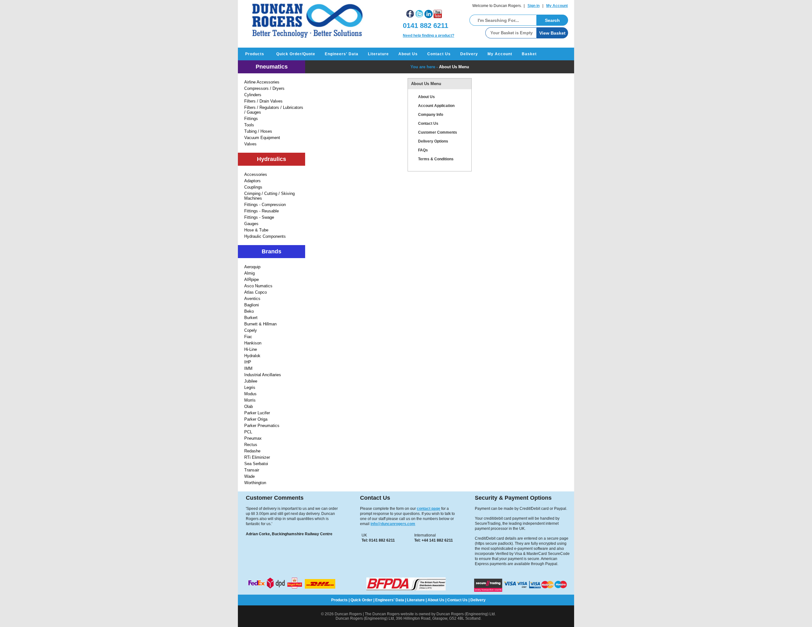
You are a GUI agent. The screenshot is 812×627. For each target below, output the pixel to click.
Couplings (253, 187)
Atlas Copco (255, 292)
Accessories (255, 174)
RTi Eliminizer (257, 457)
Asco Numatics (258, 285)
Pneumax (253, 438)
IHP (247, 362)
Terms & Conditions (436, 159)
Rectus (250, 444)
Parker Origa (255, 419)
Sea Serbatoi (256, 463)
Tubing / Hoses (258, 131)
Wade (249, 476)
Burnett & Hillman (260, 324)
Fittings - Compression (265, 204)
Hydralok (252, 355)
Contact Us (439, 54)
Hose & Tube (256, 230)
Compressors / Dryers (264, 88)
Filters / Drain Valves (263, 101)
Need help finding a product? (428, 35)
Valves (250, 144)
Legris (249, 387)
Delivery (469, 54)
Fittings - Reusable (261, 211)
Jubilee (250, 381)
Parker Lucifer (257, 412)
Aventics (252, 298)
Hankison (252, 343)
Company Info (430, 114)
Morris (250, 400)
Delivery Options (433, 141)
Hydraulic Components (265, 236)
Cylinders (252, 94)
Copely (250, 330)
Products (255, 54)
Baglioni (251, 305)
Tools (249, 125)
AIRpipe (251, 279)
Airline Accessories (261, 82)
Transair (251, 470)
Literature (378, 54)
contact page (428, 508)
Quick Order (361, 600)
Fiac (248, 336)
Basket (529, 54)
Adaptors (252, 180)
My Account (557, 5)
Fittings (251, 118)
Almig (249, 273)
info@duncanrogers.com (392, 524)
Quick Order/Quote (295, 54)
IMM (248, 368)
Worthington (255, 482)
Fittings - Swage (259, 217)
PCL (248, 432)
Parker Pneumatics (261, 425)
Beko (249, 311)
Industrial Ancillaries (262, 374)
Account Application (436, 105)
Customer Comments (437, 132)
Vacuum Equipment (262, 137)
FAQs (423, 150)
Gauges (251, 223)
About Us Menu (454, 66)
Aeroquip (252, 266)
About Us (408, 54)
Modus (250, 393)
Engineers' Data (341, 54)
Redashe (252, 451)
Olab (248, 406)
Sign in (533, 5)
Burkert (251, 317)
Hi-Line (250, 349)
